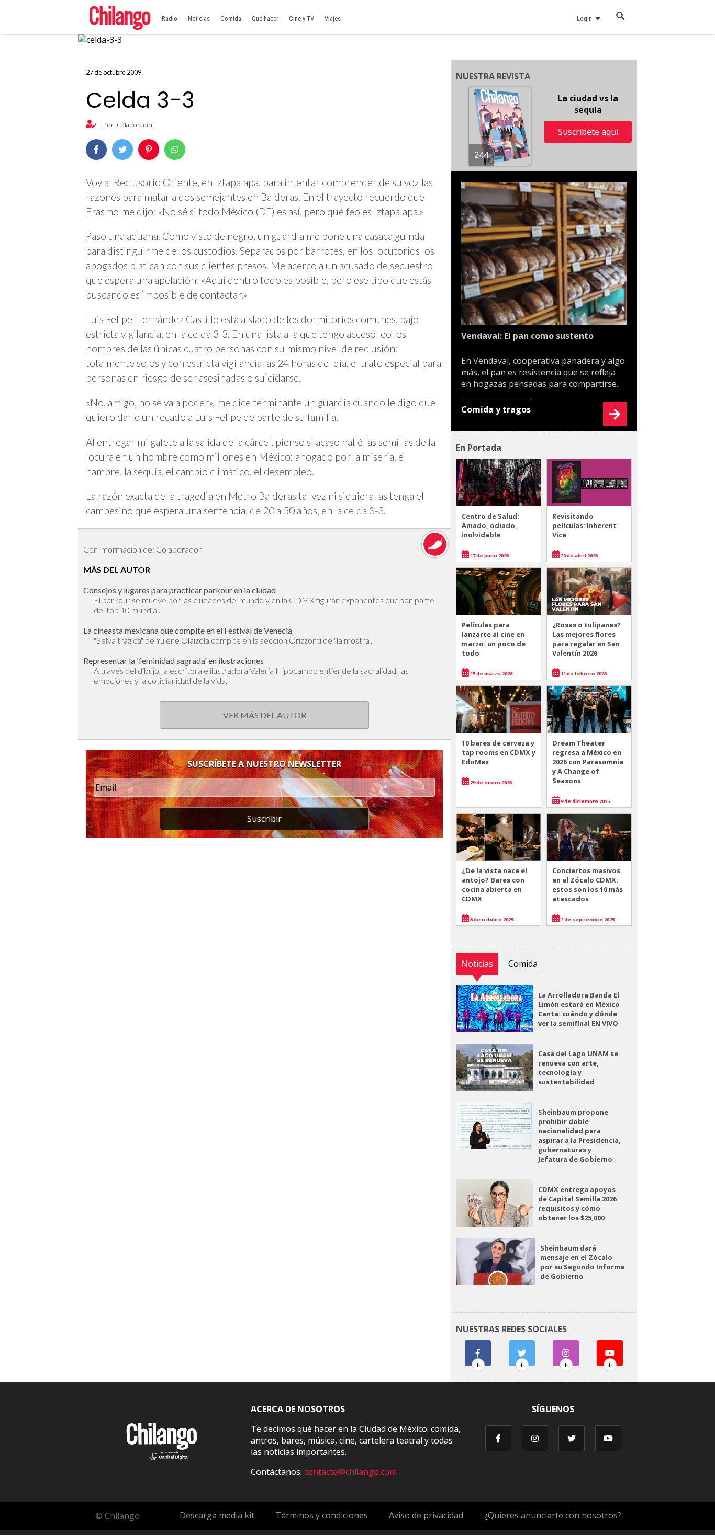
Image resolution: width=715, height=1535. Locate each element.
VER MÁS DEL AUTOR (264, 715)
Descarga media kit (217, 1515)
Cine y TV (301, 18)
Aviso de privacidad (426, 1515)
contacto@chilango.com (350, 1471)
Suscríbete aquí (588, 132)
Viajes (333, 18)
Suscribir (264, 818)
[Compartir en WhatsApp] (174, 149)
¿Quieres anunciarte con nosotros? (552, 1515)
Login (586, 18)
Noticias (199, 18)
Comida (230, 18)
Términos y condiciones (321, 1515)
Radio (169, 18)
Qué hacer (265, 18)
